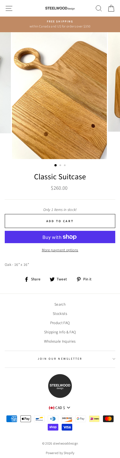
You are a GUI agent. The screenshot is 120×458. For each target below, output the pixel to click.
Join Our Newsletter (60, 359)
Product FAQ (60, 323)
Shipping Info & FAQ (60, 332)
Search (60, 304)
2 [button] (60, 165)
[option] (60, 24)
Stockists (60, 313)
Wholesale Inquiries (60, 341)
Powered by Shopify (60, 453)
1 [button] (55, 165)
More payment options (60, 250)
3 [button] (65, 165)
